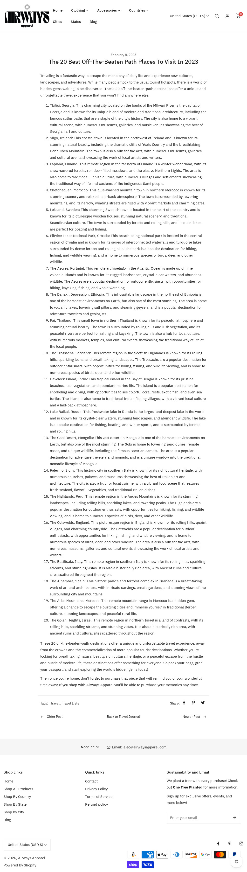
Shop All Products (18, 789)
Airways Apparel (31, 858)
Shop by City (14, 812)
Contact (91, 781)
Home (8, 781)
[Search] (217, 16)
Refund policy (96, 804)
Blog (7, 819)
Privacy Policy (96, 789)
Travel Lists (70, 703)
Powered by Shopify (20, 865)
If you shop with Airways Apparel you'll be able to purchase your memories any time (128, 685)
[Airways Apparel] (27, 16)
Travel (55, 703)
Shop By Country (17, 796)
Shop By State (15, 804)
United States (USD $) (187, 16)
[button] (80, 10)
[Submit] (234, 817)
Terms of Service (98, 796)
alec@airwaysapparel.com (145, 747)
